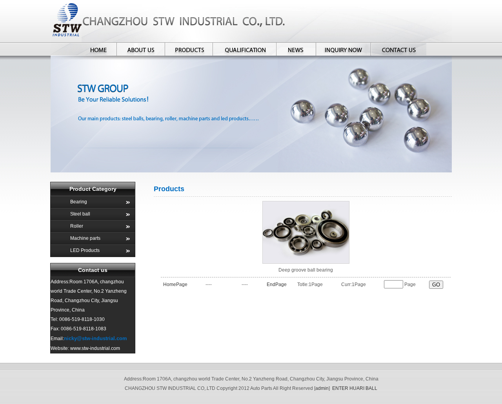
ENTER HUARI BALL (354, 388)
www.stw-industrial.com (95, 348)
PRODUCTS (189, 49)
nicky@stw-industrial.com (95, 338)
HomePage (175, 284)
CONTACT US (398, 49)
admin (322, 388)
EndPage (277, 284)
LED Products (85, 250)
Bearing (78, 202)
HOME (98, 49)
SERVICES (343, 49)
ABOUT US (141, 49)
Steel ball (80, 214)
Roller (76, 226)
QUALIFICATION (244, 49)
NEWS (296, 49)
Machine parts (85, 238)
